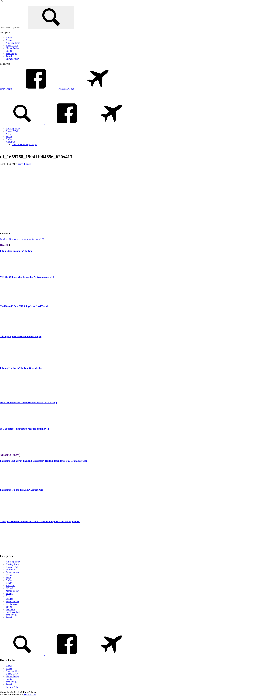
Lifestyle (10, 588)
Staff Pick (10, 609)
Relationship (11, 604)
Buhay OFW (12, 567)
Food (8, 577)
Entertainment (12, 572)
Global (9, 580)
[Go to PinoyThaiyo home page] (20, 98)
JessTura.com (29, 694)
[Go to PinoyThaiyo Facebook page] (67, 123)
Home (9, 665)
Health (9, 583)
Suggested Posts (13, 612)
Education (10, 569)
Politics (9, 599)
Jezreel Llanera (24, 164)
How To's (10, 585)
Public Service (12, 601)
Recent (4, 244)
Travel (9, 617)
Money (9, 593)
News (8, 596)
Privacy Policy (12, 687)
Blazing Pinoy (12, 564)
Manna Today (12, 591)
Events (9, 575)
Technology (11, 614)
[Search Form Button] (51, 17)
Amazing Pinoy (9, 454)
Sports (9, 606)
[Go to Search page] (22, 123)
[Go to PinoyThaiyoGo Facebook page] (111, 123)
